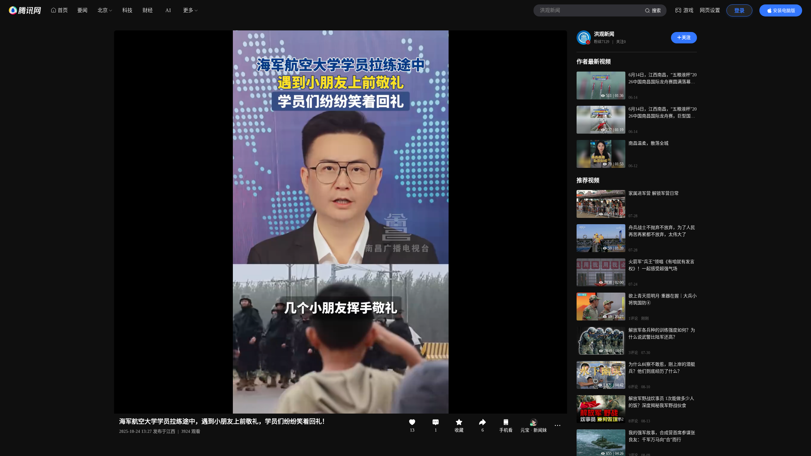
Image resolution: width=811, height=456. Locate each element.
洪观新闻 (604, 34)
